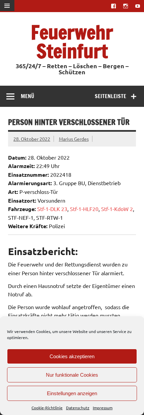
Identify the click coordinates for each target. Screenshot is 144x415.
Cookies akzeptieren (72, 356)
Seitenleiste (110, 96)
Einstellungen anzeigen (72, 393)
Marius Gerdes (74, 139)
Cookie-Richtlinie (47, 407)
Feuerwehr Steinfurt (72, 41)
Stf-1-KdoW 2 (117, 208)
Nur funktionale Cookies (72, 375)
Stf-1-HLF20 (84, 208)
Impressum (103, 407)
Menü (27, 96)
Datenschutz (77, 407)
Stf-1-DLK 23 (52, 208)
